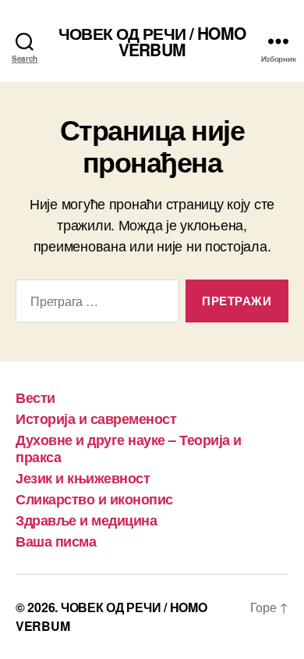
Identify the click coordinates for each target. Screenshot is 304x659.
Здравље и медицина (86, 520)
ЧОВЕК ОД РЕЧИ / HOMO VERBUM (152, 41)
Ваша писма (56, 541)
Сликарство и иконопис (94, 499)
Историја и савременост (96, 418)
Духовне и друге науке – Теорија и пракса (129, 448)
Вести (35, 397)
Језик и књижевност (83, 478)
